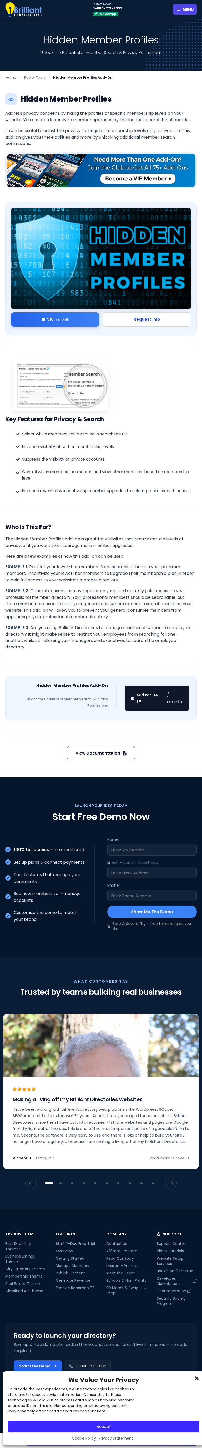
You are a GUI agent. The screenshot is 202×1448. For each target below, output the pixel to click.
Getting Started (70, 1258)
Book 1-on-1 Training (175, 1271)
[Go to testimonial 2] (60, 1183)
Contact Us (116, 1243)
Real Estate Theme (22, 1283)
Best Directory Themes (18, 1246)
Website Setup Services (170, 1261)
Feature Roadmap (72, 1287)
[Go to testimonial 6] (107, 1183)
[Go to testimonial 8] (130, 1183)
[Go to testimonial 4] (83, 1183)
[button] (196, 1378)
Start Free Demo (35, 1366)
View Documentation (97, 753)
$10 (58, 319)
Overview (64, 1251)
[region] (101, 1101)
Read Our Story (120, 1258)
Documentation (171, 1291)
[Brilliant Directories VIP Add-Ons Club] (101, 170)
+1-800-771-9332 (90, 1366)
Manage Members (72, 1265)
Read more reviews (167, 1158)
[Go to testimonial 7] (118, 1183)
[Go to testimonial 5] (95, 1183)
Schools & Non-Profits (126, 1280)
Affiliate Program (121, 1251)
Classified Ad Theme (24, 1291)
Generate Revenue (73, 1280)
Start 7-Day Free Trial (75, 1243)
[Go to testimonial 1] (49, 1183)
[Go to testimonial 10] (153, 1183)
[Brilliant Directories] (23, 9)
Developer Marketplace (168, 1281)
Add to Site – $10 (159, 698)
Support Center (171, 1243)
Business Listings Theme (20, 1259)
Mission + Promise (122, 1265)
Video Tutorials (170, 1251)
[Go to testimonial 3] (72, 1183)
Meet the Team (120, 1273)
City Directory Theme (25, 1268)
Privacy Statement (116, 1438)
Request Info (147, 319)
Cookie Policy (84, 1438)
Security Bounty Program (171, 1301)
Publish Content (70, 1273)
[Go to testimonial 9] (141, 1183)
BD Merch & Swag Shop (122, 1290)
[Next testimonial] (171, 1183)
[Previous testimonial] (31, 1183)
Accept (104, 1426)
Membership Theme (24, 1276)
